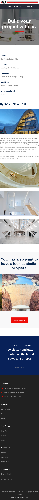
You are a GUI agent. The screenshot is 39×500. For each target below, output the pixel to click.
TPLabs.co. (19, 494)
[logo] (7, 383)
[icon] (1, 479)
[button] (19, 292)
